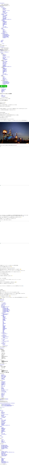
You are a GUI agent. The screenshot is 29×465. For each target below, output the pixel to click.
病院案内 (1, 418)
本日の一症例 (4, 78)
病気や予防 (2, 315)
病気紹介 (2, 441)
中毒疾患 (4, 317)
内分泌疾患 (4, 320)
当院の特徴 (4, 16)
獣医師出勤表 (4, 18)
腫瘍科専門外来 (5, 21)
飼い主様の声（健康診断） (6, 311)
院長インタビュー (5, 63)
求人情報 (2, 424)
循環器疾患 (4, 316)
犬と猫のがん (4, 22)
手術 (3, 330)
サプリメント (4, 341)
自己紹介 (4, 339)
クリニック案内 (5, 15)
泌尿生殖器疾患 (5, 328)
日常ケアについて (5, 333)
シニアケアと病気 (5, 12)
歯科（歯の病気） (3, 461)
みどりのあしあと (5, 32)
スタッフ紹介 (4, 64)
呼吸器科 (2, 460)
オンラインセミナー (5, 345)
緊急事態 (4, 319)
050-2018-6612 (1, 6)
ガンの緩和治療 (3, 383)
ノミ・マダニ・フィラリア (6, 10)
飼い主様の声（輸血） (5, 36)
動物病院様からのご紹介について (7, 19)
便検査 (4, 332)
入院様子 (4, 337)
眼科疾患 (4, 329)
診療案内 (4, 20)
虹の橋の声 (4, 37)
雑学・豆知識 (3, 305)
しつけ (4, 334)
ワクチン (4, 9)
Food (3, 342)
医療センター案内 (5, 61)
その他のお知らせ (3, 304)
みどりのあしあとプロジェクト (5, 306)
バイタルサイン (5, 318)
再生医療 (4, 326)
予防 (3, 322)
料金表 (2, 75)
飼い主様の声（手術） (5, 308)
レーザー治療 (4, 26)
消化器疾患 (4, 323)
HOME (2, 53)
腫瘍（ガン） (4, 325)
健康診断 (4, 58)
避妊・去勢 (4, 11)
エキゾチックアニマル (5, 336)
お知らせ (4, 29)
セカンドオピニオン (5, 27)
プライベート (4, 303)
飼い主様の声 (3, 33)
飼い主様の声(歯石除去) (6, 34)
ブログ (4, 30)
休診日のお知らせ (5, 314)
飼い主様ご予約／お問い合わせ (2, 398)
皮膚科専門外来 (5, 24)
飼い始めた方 (4, 55)
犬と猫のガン (3, 382)
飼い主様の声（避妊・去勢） (5, 446)
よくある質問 (4, 13)
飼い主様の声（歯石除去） (6, 309)
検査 (3, 331)
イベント (4, 344)
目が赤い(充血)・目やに (4, 454)
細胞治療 (4, 23)
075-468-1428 (2, 364)
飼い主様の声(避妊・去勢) (6, 35)
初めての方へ (3, 7)
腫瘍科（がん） (3, 458)
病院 (3, 340)
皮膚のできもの (3, 453)
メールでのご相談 (2, 87)
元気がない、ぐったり (4, 451)
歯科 (3, 25)
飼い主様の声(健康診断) (6, 83)
